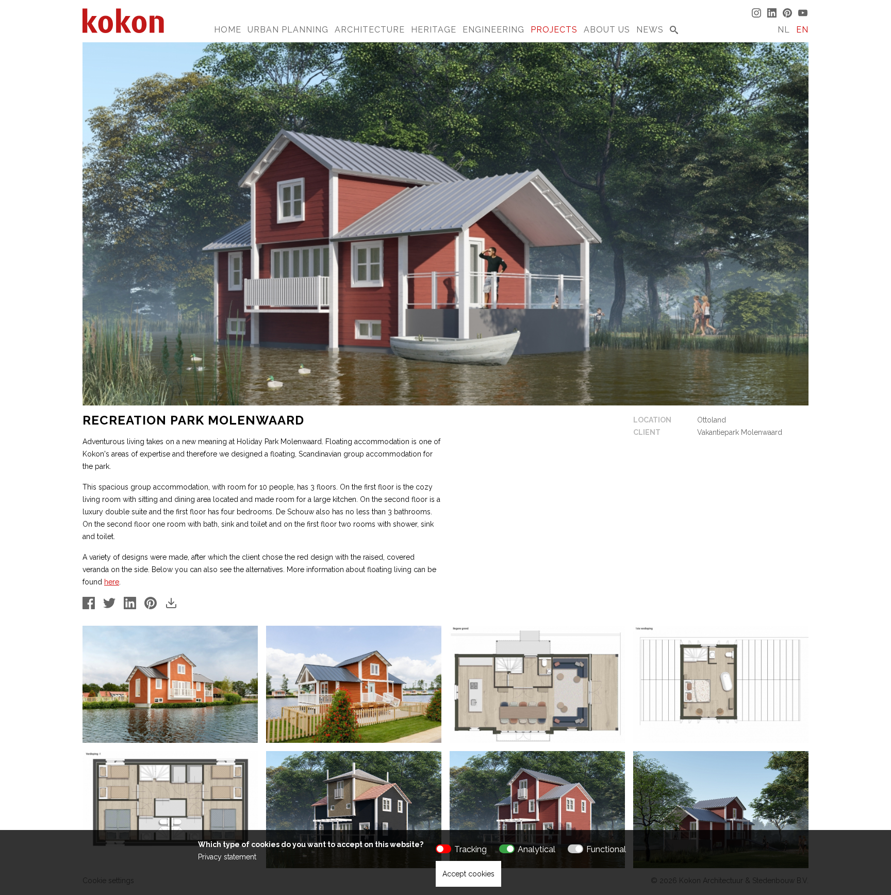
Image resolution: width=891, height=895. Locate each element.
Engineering (493, 30)
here (111, 582)
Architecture (370, 30)
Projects (554, 30)
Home (227, 30)
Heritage (433, 30)
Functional (606, 849)
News (650, 30)
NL (784, 30)
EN (802, 30)
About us (607, 30)
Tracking (470, 849)
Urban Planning (288, 30)
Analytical (536, 849)
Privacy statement (227, 857)
